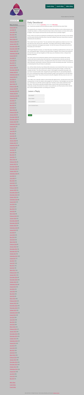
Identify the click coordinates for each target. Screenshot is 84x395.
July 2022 (12, 129)
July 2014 (12, 345)
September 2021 (14, 145)
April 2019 (12, 211)
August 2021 (13, 147)
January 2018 (13, 246)
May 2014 (12, 350)
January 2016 (13, 303)
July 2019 (12, 204)
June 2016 (12, 291)
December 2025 (13, 46)
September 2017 (14, 256)
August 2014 (13, 343)
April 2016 (12, 296)
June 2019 (12, 206)
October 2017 (13, 253)
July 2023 (12, 100)
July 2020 (12, 176)
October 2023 (13, 93)
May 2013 (12, 378)
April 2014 (12, 352)
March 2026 (12, 39)
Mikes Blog (55, 24)
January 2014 (13, 359)
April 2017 (12, 268)
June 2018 (12, 235)
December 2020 (13, 166)
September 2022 (14, 124)
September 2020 (14, 173)
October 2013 (13, 367)
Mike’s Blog (69, 6)
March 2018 (12, 242)
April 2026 (12, 37)
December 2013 (13, 362)
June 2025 (12, 60)
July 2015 (12, 317)
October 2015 (13, 310)
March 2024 (12, 84)
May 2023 (12, 105)
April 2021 (12, 157)
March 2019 (12, 213)
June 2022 (12, 131)
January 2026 (13, 44)
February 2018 (13, 244)
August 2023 (13, 98)
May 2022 (12, 133)
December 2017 (13, 249)
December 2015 (13, 305)
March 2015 (12, 326)
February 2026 (13, 41)
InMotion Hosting (56, 393)
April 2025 (12, 65)
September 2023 (14, 96)
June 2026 (12, 32)
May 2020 (12, 180)
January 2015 (13, 331)
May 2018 (12, 237)
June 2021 (12, 152)
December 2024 (13, 70)
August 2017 (13, 258)
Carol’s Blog (60, 6)
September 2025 (14, 53)
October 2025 (13, 51)
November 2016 (13, 279)
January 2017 (13, 275)
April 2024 (12, 81)
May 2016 (12, 293)
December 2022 (13, 117)
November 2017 (13, 251)
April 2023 (12, 107)
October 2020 (13, 171)
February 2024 (13, 86)
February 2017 (13, 272)
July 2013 (12, 374)
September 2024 (14, 74)
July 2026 (12, 30)
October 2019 (13, 197)
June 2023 (12, 103)
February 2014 (13, 357)
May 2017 (12, 265)
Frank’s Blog (50, 6)
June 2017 (12, 263)
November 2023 (13, 91)
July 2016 (12, 289)
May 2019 (12, 209)
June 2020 (12, 178)
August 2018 (13, 230)
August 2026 (13, 27)
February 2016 (13, 301)
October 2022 (13, 121)
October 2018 (13, 225)
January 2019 (13, 218)
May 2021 (12, 154)
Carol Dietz (43, 24)
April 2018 (12, 239)
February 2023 (13, 112)
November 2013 (13, 364)
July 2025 (12, 58)
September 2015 (14, 312)
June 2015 (12, 319)
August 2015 (13, 315)
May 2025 (12, 63)
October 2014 (13, 338)
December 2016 (13, 277)
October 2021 (13, 143)
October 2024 (13, 72)
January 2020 (13, 190)
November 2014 (13, 336)
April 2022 (12, 136)
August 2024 (13, 77)
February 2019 (13, 216)
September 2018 (14, 227)
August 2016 (13, 286)
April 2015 (12, 324)
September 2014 (14, 341)
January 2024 (13, 88)
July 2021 (12, 150)
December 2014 (13, 334)
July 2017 (12, 260)
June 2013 (12, 376)
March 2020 (12, 185)
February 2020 (13, 187)
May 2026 (12, 34)
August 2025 (13, 55)
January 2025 (13, 67)
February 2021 (13, 162)
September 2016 (14, 284)
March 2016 (12, 298)
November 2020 (13, 169)
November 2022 (13, 119)
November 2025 (13, 48)
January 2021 (13, 164)
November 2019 (13, 195)
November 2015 (13, 308)
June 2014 (12, 348)
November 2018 (13, 223)
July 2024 (12, 79)
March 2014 (12, 355)
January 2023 (13, 114)
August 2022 (13, 126)
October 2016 (13, 282)
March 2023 (12, 110)
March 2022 (12, 138)
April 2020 (12, 183)
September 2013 (14, 369)
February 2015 (13, 329)
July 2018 (12, 232)
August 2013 (13, 371)
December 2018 (13, 220)
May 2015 (12, 322)
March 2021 (12, 159)
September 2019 (14, 199)
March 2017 (12, 270)
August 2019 (13, 202)
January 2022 (13, 140)
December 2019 (13, 192)
